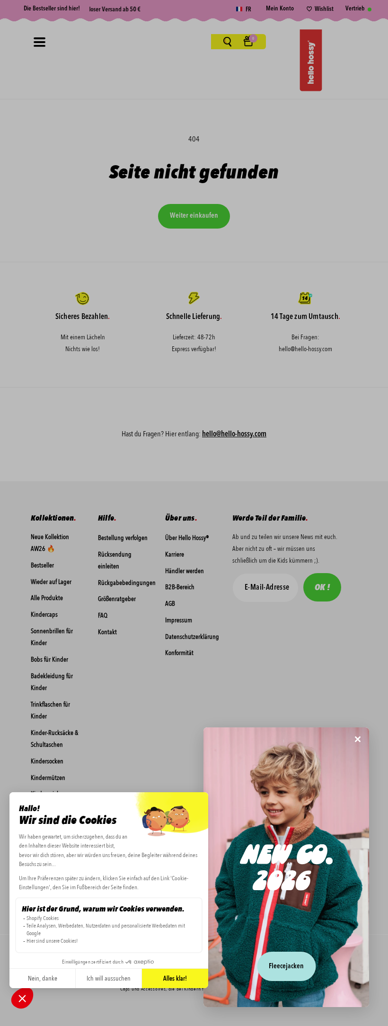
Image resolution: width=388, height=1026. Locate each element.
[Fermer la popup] (357, 740)
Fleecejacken (286, 966)
